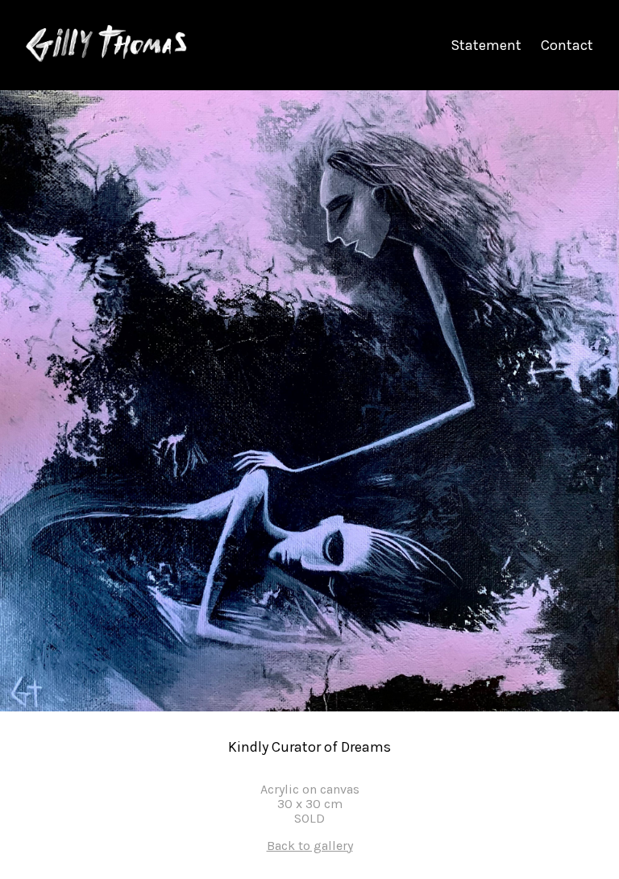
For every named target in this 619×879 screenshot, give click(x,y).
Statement (486, 45)
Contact (567, 45)
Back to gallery (310, 846)
